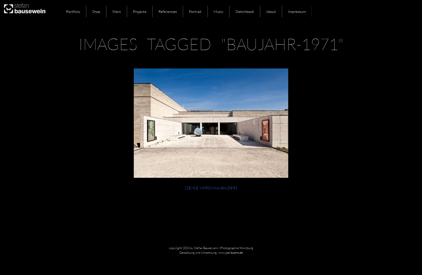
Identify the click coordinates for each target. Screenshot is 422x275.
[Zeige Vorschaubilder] (211, 188)
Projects (139, 11)
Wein (116, 11)
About (271, 11)
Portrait (195, 11)
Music (218, 11)
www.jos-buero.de (230, 253)
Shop (96, 11)
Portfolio (73, 11)
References (167, 11)
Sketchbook (244, 11)
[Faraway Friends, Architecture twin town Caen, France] (211, 123)
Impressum (297, 11)
